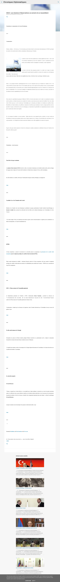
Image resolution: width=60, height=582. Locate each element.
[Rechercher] (28, 2)
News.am (26, 431)
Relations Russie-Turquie (21, 508)
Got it (33, 580)
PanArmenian (19, 431)
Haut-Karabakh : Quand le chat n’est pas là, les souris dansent (27, 547)
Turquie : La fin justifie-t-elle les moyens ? (24, 468)
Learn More (28, 580)
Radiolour (12, 431)
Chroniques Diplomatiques (14, 2)
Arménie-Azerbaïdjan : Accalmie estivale (24, 488)
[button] (7, 17)
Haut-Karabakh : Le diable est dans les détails (24, 567)
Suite (7, 185)
